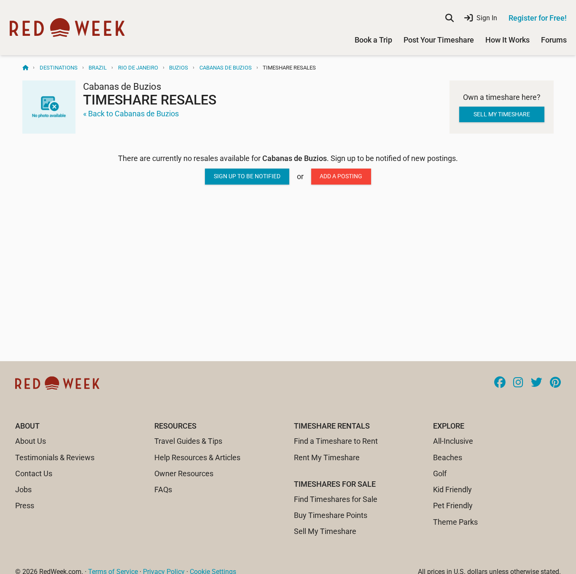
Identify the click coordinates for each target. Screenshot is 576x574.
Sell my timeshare (502, 114)
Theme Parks (455, 522)
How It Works (507, 39)
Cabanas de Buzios (225, 67)
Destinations (59, 67)
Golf (440, 473)
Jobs (23, 489)
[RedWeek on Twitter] (536, 383)
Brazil (98, 67)
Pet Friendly (453, 505)
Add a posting (341, 176)
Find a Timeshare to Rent (336, 441)
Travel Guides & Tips (188, 441)
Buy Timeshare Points (330, 515)
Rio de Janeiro (138, 67)
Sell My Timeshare (325, 531)
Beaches (447, 457)
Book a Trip (373, 39)
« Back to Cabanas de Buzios (131, 113)
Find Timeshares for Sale (335, 499)
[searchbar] (449, 18)
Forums (554, 39)
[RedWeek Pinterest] (555, 383)
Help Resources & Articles (197, 457)
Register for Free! (538, 17)
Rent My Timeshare (327, 457)
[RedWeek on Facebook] (500, 383)
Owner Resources (183, 473)
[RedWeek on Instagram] (518, 383)
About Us (30, 441)
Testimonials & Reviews (54, 457)
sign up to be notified (247, 176)
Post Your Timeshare (439, 39)
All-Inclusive (453, 441)
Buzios (178, 67)
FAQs (163, 489)
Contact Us (33, 473)
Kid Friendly (452, 489)
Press (24, 505)
